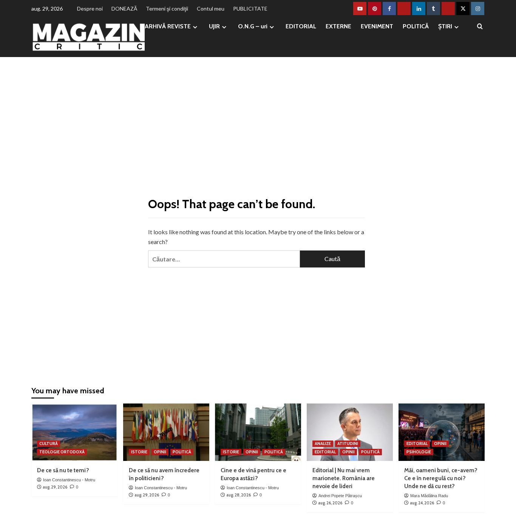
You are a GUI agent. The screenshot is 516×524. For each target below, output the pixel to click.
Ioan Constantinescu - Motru (69, 480)
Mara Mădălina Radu (429, 495)
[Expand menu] (195, 27)
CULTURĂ (48, 443)
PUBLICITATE (250, 8)
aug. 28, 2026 (238, 495)
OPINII (160, 451)
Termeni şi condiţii (167, 8)
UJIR (214, 26)
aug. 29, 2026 (55, 487)
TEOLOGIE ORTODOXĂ (62, 451)
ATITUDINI (347, 443)
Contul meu (210, 8)
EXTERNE (338, 26)
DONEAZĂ (124, 8)
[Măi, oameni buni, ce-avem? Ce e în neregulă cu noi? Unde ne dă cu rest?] (442, 432)
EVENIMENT (377, 26)
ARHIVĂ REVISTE (168, 26)
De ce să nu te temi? (63, 470)
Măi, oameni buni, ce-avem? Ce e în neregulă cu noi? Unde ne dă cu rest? (440, 478)
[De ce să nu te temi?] (74, 432)
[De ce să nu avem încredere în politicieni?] (166, 432)
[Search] (480, 26)
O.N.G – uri (252, 26)
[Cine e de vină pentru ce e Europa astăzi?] (258, 432)
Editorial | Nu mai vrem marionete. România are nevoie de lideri (343, 478)
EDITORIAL (301, 26)
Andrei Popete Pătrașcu (340, 495)
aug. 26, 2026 (330, 502)
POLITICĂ (416, 26)
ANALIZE (323, 443)
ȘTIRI (445, 26)
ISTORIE (139, 451)
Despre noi (90, 8)
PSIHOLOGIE (418, 451)
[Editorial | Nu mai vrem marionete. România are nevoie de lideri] (350, 432)
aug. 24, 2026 (422, 502)
